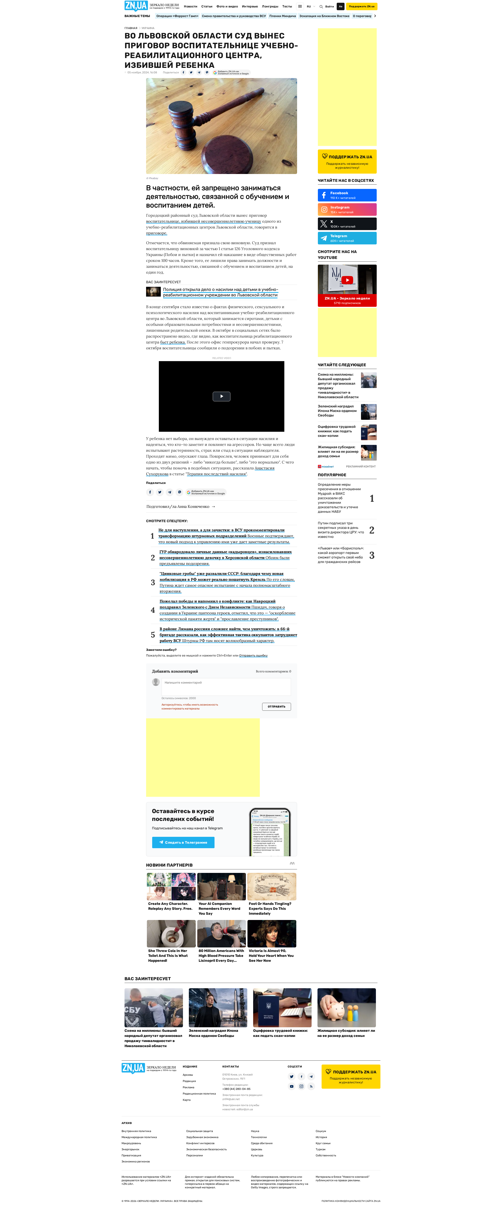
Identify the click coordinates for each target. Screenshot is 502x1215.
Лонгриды (270, 6)
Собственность (326, 1155)
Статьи (206, 6)
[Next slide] (374, 16)
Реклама (188, 1087)
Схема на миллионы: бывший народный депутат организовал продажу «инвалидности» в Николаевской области (338, 385)
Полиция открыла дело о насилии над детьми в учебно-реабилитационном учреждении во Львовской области (220, 292)
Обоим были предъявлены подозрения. (225, 557)
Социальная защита (199, 1131)
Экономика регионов (136, 1161)
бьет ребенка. (173, 342)
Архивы (188, 1075)
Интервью (250, 6)
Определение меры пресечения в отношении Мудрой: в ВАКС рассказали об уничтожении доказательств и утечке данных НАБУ (339, 498)
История (321, 1137)
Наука (255, 1131)
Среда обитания (262, 1143)
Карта (187, 1100)
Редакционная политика (199, 1093)
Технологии (259, 1137)
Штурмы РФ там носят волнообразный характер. (228, 634)
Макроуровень (131, 1143)
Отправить (277, 706)
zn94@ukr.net (231, 1099)
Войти (329, 6)
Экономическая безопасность (206, 1149)
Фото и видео (227, 6)
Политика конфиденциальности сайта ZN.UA (351, 1201)
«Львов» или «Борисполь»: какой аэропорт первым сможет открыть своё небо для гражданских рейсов (341, 555)
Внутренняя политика (136, 1131)
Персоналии (194, 1155)
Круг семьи (323, 1143)
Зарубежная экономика (202, 1137)
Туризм (321, 1149)
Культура (257, 1155)
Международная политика (139, 1137)
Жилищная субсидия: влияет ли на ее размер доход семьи (338, 451)
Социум (321, 1131)
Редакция (189, 1081)
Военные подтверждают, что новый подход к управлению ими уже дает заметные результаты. (226, 535)
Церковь (256, 1149)
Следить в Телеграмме (186, 842)
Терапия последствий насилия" (217, 473)
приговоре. (156, 232)
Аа (340, 6)
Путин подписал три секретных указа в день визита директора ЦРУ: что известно (341, 530)
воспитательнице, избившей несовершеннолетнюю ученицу (203, 221)
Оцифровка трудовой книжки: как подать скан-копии (337, 431)
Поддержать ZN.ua (362, 6)
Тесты (287, 6)
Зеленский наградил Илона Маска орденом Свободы (337, 410)
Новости (190, 6)
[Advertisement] (203, 757)
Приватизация (131, 1155)
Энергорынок (130, 1149)
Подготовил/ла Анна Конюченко (177, 506)
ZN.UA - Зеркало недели (347, 298)
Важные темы (137, 16)
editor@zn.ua (244, 1109)
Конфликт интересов (200, 1143)
